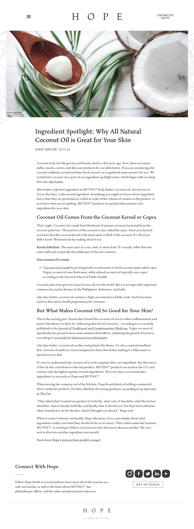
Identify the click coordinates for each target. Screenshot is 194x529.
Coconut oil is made (57, 267)
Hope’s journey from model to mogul (76, 440)
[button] (28, 16)
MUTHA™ (78, 486)
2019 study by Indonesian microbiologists (80, 337)
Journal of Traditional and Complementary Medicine (92, 328)
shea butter (56, 181)
